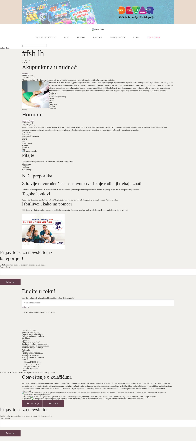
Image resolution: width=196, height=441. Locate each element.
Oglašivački (27, 399)
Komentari (27, 75)
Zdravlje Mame (28, 121)
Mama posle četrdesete (30, 356)
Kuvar (136, 37)
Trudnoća (25, 74)
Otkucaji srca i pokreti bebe (32, 334)
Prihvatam (53, 403)
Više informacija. (32, 403)
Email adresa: (5, 267)
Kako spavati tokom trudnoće (33, 336)
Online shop (154, 37)
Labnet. (53, 373)
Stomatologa (26, 170)
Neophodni (27, 391)
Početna (26, 61)
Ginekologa (26, 164)
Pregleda (28, 77)
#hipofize (52, 108)
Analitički (26, 397)
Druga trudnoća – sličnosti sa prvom (35, 346)
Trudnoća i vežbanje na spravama (34, 344)
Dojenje (81, 37)
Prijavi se (25, 307)
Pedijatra (25, 166)
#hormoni (52, 95)
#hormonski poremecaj (57, 97)
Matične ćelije (117, 37)
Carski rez (26, 338)
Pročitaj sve (53, 93)
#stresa (51, 99)
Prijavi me (10, 282)
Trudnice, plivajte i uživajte (32, 348)
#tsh (50, 102)
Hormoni (32, 114)
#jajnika (52, 106)
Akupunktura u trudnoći (50, 67)
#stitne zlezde (54, 104)
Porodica (97, 37)
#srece (24, 110)
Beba (66, 37)
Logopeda (25, 168)
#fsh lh (24, 62)
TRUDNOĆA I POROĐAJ (46, 37)
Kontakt (25, 360)
